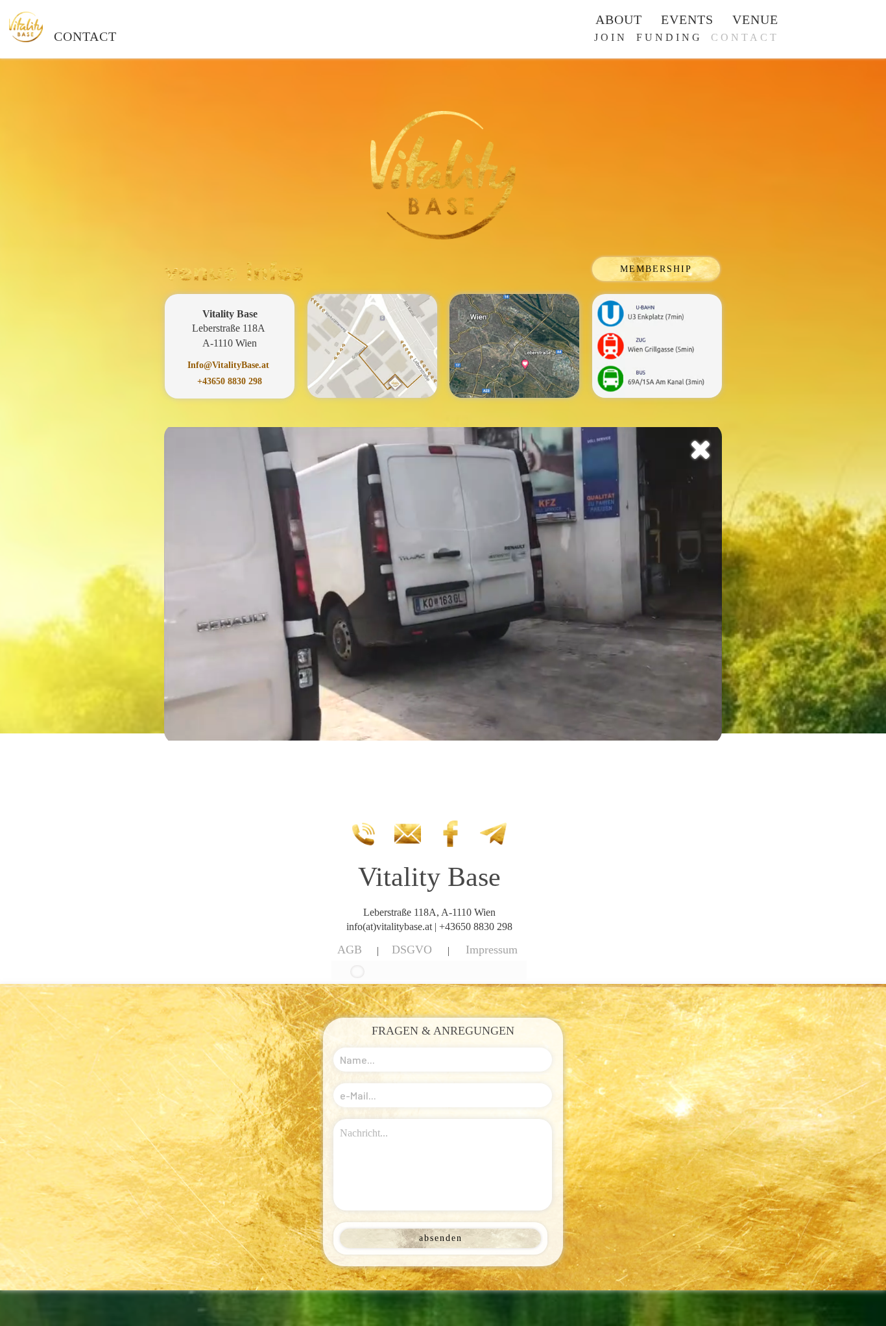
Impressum (492, 949)
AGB (349, 949)
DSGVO (412, 949)
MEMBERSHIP (656, 269)
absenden (440, 1238)
